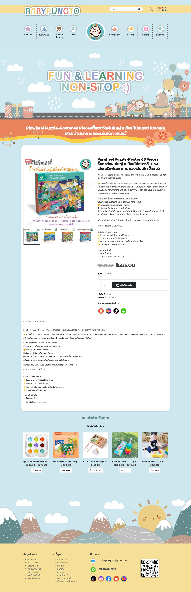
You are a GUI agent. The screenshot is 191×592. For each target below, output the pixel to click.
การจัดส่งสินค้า (110, 46)
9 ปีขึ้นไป (63, 46)
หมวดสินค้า (32, 559)
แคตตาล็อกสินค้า (153, 49)
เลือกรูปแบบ (36, 470)
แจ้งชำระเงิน (109, 36)
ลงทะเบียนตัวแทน (153, 46)
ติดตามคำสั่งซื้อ (111, 39)
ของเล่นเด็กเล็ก (110, 297)
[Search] (139, 9)
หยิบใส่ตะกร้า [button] (96, 470)
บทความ (60, 568)
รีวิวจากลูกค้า (151, 43)
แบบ (99, 273)
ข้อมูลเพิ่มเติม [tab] (40, 321)
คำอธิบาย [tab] (27, 321)
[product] (36, 445)
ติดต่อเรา (150, 39)
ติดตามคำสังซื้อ (34, 568)
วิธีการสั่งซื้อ (109, 43)
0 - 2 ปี (63, 36)
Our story (150, 36)
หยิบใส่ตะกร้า (126, 285)
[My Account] (151, 9)
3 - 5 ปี (63, 39)
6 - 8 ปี (63, 43)
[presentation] (24, 192)
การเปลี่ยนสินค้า (111, 49)
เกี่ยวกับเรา (62, 559)
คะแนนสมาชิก (33, 562)
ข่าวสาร (60, 565)
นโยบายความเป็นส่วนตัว (67, 581)
